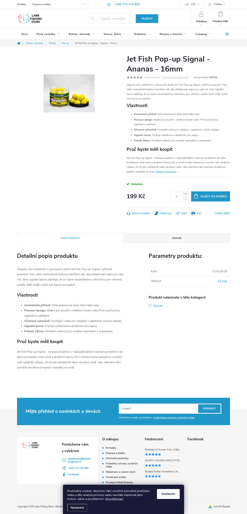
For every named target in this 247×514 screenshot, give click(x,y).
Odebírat (209, 408)
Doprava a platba (41, 4)
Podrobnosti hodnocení (175, 77)
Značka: (222, 213)
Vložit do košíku (213, 196)
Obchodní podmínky (117, 458)
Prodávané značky (116, 477)
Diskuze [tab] (176, 238)
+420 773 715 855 (78, 468)
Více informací (114, 499)
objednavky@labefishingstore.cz (79, 460)
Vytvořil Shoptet (221, 506)
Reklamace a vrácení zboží (120, 472)
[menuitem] (24, 34)
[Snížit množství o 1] (186, 198)
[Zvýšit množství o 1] (186, 194)
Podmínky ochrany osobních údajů (122, 465)
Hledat (147, 19)
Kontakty (21, 4)
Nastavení (77, 508)
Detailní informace (166, 171)
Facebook (73, 474)
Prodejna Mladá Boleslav (119, 482)
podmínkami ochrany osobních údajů (174, 417)
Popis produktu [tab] (70, 238)
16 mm (222, 281)
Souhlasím (168, 494)
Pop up (157, 306)
